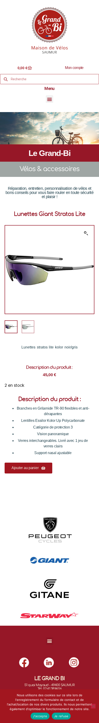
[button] (49, 99)
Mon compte (74, 68)
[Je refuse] (93, 706)
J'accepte (40, 716)
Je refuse (61, 716)
